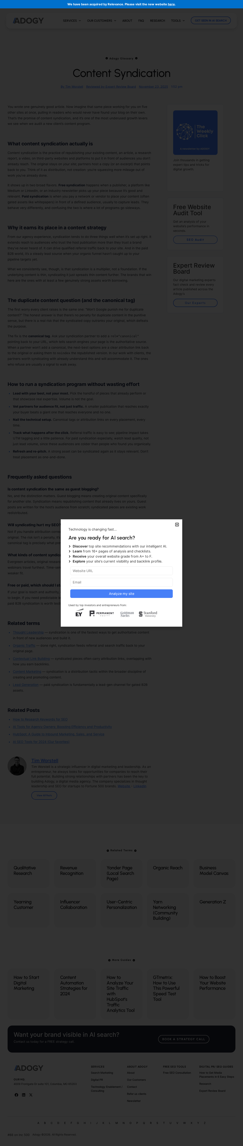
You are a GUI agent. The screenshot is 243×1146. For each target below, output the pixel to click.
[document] (121, 573)
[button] (177, 524)
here (171, 4)
